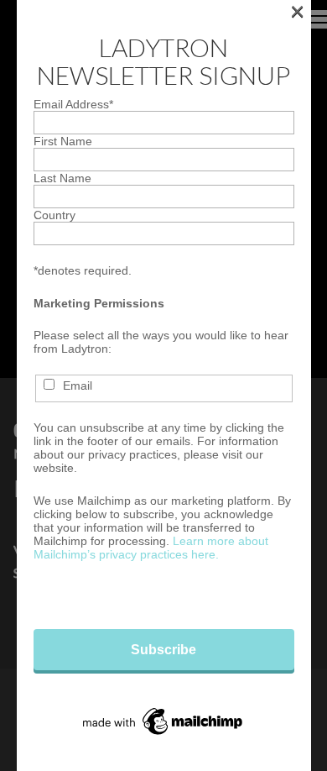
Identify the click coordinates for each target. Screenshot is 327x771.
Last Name (76, 178)
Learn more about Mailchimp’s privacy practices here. (151, 547)
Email (77, 385)
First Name (76, 141)
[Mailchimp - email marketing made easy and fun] (164, 721)
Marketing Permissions (99, 303)
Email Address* (75, 104)
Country (76, 215)
